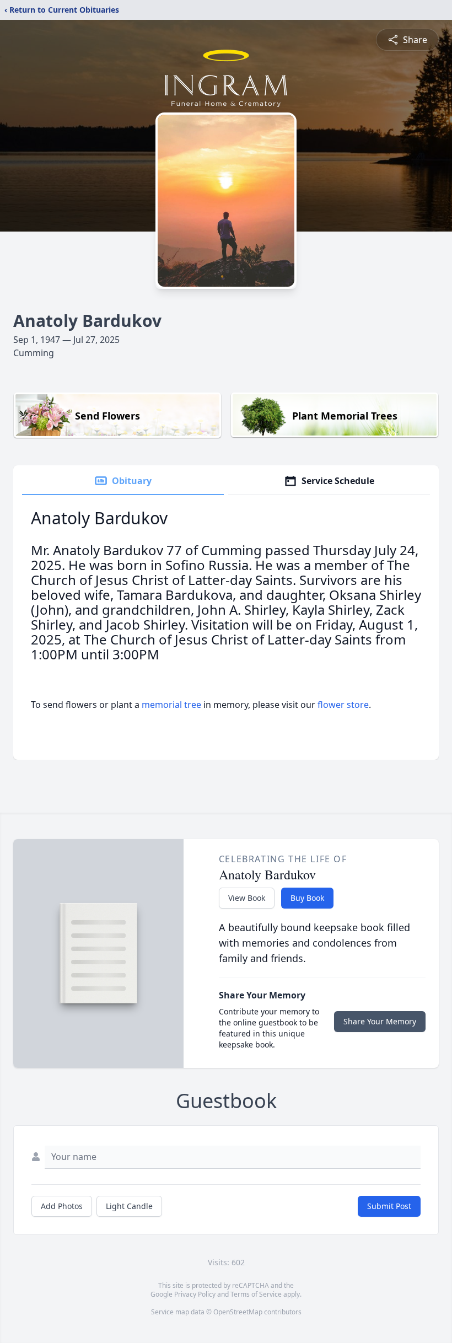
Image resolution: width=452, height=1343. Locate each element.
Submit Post (389, 1206)
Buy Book (307, 898)
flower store (343, 705)
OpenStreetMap (237, 1312)
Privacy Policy (195, 1294)
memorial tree (171, 705)
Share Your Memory (379, 1021)
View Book (246, 898)
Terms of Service (256, 1294)
